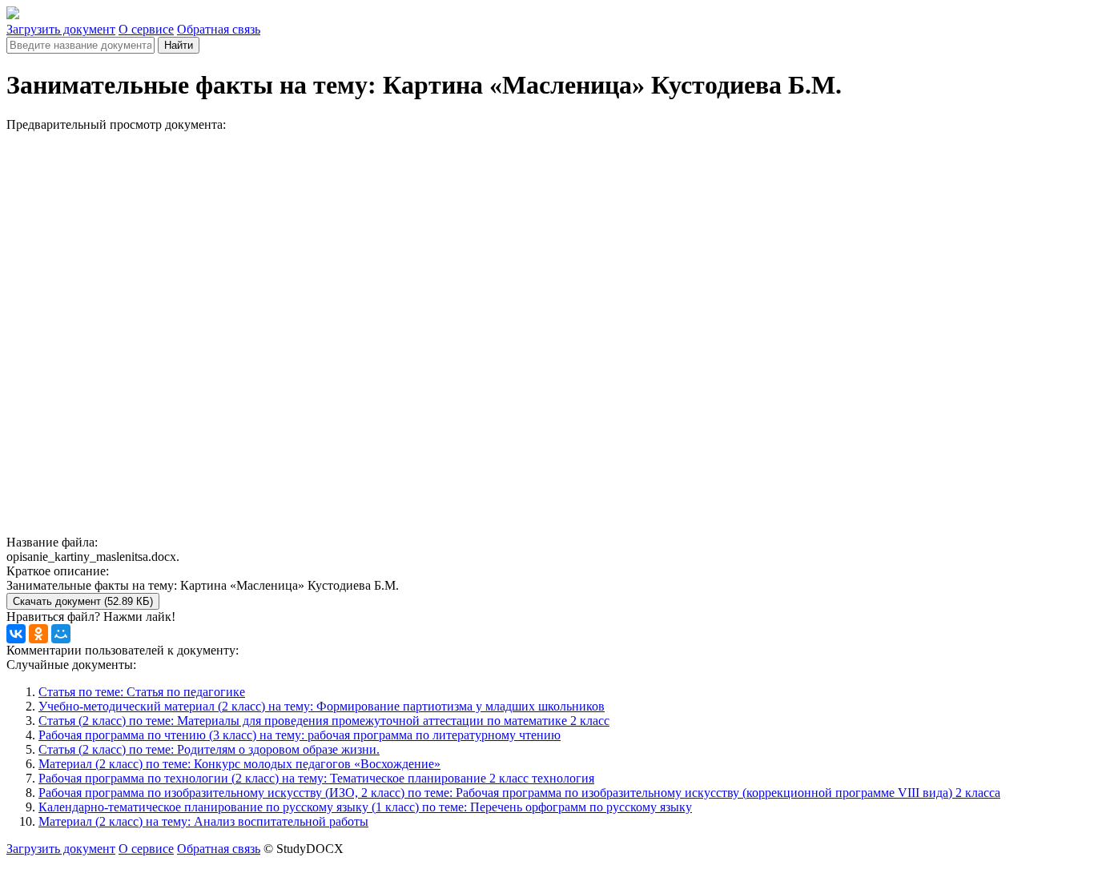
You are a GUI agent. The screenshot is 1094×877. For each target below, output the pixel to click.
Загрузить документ (60, 29)
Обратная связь (218, 29)
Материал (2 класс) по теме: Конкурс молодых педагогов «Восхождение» (239, 764)
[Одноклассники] (38, 633)
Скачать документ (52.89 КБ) (83, 601)
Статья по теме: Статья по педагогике (141, 692)
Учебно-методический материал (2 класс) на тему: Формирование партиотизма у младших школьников (321, 706)
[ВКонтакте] (16, 633)
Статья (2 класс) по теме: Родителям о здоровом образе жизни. (209, 749)
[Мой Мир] (60, 633)
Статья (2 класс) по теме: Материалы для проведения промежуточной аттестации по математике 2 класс (323, 720)
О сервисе (146, 29)
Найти (178, 45)
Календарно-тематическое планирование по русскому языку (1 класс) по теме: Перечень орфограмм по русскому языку (365, 807)
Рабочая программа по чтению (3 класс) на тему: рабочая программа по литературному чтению (299, 735)
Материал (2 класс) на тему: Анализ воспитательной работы (203, 821)
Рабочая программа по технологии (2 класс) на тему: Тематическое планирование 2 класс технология (316, 778)
